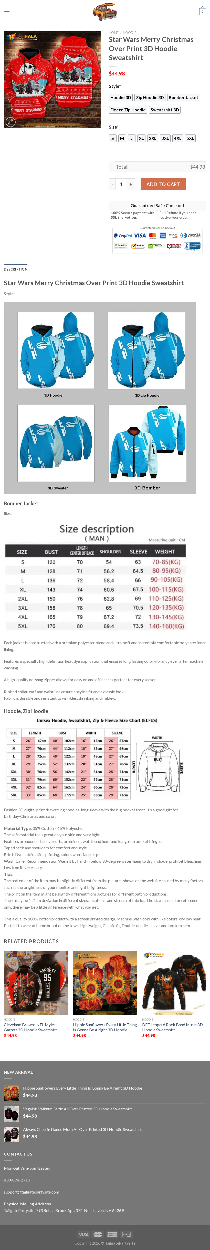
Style (115, 86)
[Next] (206, 1001)
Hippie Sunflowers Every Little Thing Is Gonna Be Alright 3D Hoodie (105, 1027)
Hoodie (129, 33)
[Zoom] (11, 122)
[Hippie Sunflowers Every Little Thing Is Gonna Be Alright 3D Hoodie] (105, 983)
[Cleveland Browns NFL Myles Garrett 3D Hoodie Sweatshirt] (36, 983)
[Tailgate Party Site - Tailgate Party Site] (105, 11)
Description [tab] (15, 269)
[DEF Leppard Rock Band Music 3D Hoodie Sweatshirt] (174, 983)
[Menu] (7, 11)
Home (114, 33)
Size (114, 127)
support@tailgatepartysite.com (31, 1191)
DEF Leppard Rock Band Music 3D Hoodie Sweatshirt (172, 1027)
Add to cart (163, 184)
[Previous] (4, 1001)
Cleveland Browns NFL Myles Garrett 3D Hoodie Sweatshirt (30, 1027)
